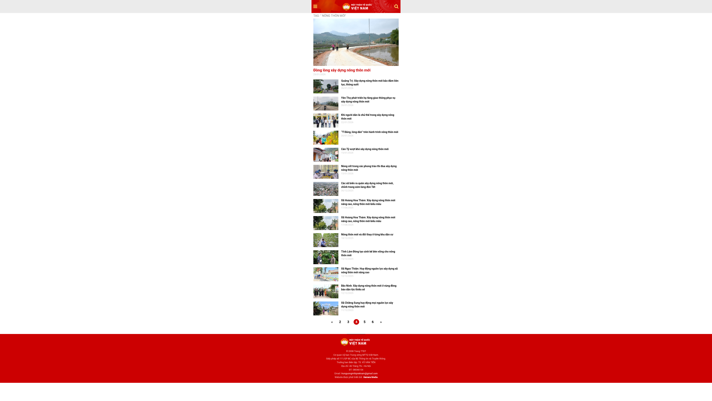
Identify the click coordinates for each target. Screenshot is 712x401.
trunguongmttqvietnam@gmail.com (359, 373)
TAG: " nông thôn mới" (329, 15)
